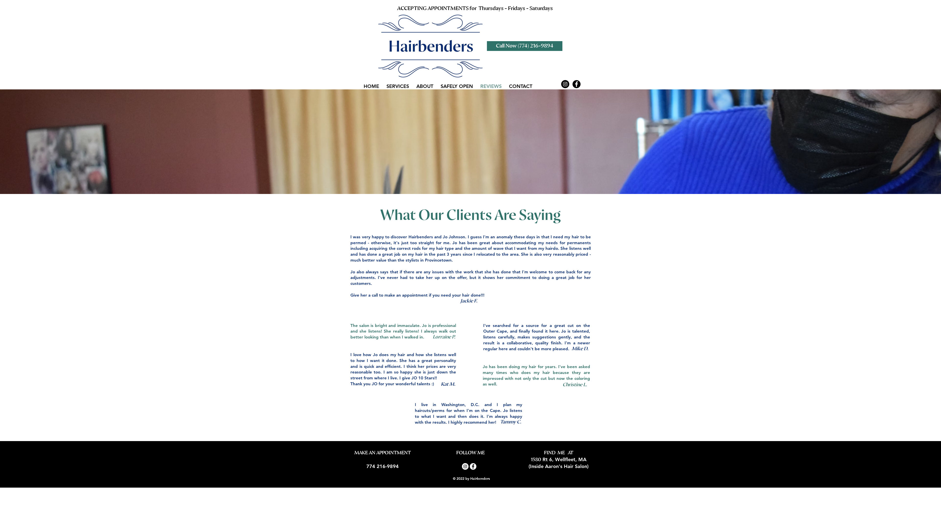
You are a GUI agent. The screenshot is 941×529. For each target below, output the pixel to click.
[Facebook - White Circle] (473, 466)
